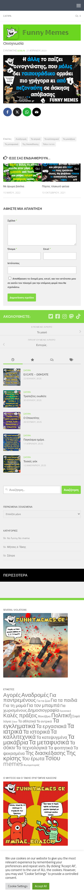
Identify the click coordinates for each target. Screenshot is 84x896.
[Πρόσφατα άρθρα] (13, 360)
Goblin (21, 50)
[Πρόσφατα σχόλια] (51, 360)
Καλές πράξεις (20, 715)
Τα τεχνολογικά (31, 747)
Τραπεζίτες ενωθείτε (34, 396)
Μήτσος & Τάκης (16, 547)
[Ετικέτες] (71, 360)
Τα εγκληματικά (31, 723)
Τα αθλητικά (27, 721)
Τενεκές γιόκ (30, 461)
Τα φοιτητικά (60, 747)
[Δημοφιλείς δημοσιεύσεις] (32, 360)
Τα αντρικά (44, 721)
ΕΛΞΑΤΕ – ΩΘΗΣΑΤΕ (35, 374)
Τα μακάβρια (69, 139)
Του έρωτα (33, 758)
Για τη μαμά (14, 705)
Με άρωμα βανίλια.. (14, 186)
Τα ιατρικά (35, 139)
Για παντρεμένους (29, 697)
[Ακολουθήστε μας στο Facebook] (57, 316)
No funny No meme (18, 538)
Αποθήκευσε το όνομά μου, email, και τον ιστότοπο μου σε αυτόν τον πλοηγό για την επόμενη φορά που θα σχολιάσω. (42, 283)
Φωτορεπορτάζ (31, 765)
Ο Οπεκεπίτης (31, 418)
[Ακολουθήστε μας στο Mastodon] (71, 316)
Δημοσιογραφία (43, 710)
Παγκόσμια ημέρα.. (34, 440)
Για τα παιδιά (64, 700)
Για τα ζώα (43, 700)
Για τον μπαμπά (43, 705)
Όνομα (12, 249)
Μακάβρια (44, 716)
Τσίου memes (48, 144)
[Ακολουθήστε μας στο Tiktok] (78, 316)
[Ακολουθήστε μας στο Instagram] (64, 316)
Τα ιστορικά (36, 732)
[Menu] (78, 5)
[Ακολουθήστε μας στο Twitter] (50, 316)
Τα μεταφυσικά (11, 144)
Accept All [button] (41, 886)
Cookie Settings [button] (18, 886)
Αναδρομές (21, 139)
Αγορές (12, 695)
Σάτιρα (7, 16)
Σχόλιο (12, 220)
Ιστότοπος (14, 263)
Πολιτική (61, 715)
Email (47, 249)
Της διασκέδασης (30, 144)
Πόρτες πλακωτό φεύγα (55, 186)
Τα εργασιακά (51, 726)
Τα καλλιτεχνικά (51, 139)
